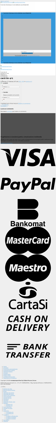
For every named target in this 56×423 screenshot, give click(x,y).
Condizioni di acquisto (9, 376)
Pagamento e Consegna (9, 378)
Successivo (4, 106)
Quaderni (6, 414)
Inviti (4, 409)
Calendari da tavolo (8, 394)
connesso (9, 111)
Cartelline (6, 399)
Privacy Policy (7, 375)
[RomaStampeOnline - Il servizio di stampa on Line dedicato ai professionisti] (13, 2)
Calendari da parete (8, 392)
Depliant (5, 403)
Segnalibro (6, 420)
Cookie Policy (7, 374)
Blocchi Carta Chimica (9, 390)
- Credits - (3, 386)
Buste (5, 391)
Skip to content (5, 1)
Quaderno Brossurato (12, 416)
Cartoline (5, 400)
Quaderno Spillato (11, 417)
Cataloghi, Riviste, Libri (9, 402)
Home (5, 366)
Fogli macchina (7, 407)
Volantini (5, 421)
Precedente (5, 104)
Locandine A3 (9, 412)
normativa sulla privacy (33, 55)
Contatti (5, 16)
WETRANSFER (7, 15)
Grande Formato (7, 408)
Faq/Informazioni (7, 371)
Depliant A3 (9, 404)
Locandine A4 (9, 413)
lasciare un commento (24, 103)
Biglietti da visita (7, 389)
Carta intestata (7, 396)
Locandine (6, 411)
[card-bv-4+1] (11, 102)
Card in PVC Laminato (9, 395)
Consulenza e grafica (9, 370)
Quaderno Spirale (11, 418)
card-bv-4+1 (29, 81)
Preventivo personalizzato (10, 369)
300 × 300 (21, 81)
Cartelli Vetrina (7, 398)
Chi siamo (5, 367)
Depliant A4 (9, 405)
